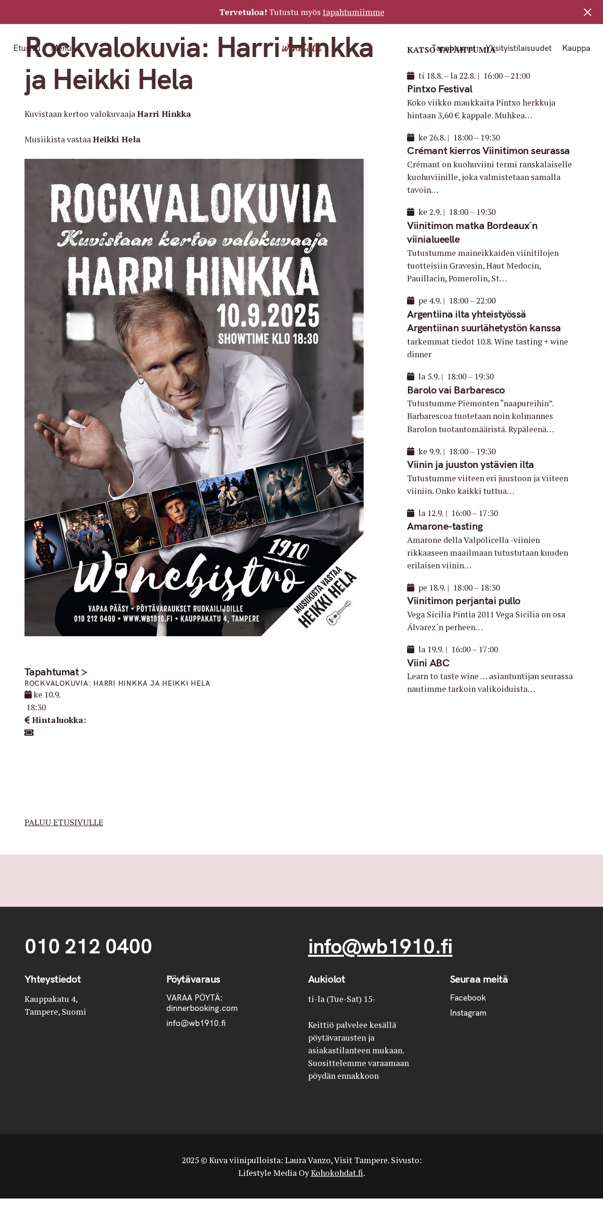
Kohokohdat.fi (337, 1172)
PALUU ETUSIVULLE (63, 822)
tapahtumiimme (353, 12)
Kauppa (576, 48)
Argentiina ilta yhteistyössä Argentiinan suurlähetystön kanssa (484, 321)
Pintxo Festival (439, 88)
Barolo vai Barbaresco (456, 389)
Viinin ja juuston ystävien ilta (470, 464)
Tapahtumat (453, 48)
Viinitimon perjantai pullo (464, 600)
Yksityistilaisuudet (519, 48)
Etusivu (27, 48)
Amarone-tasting (444, 526)
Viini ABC (428, 662)
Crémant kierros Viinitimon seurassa (488, 150)
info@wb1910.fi (380, 946)
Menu (60, 48)
